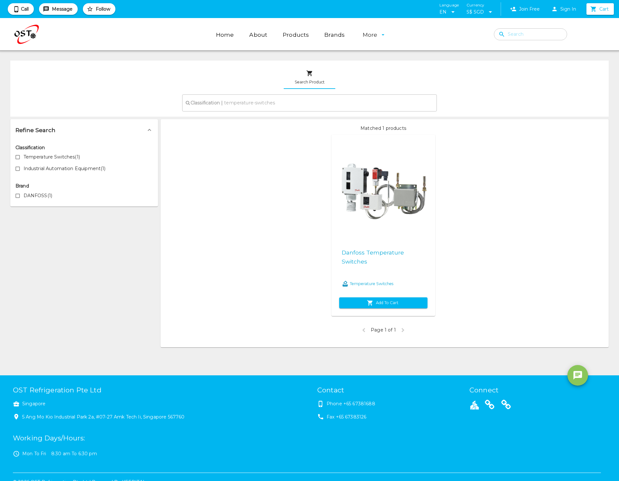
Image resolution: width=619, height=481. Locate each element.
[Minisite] (506, 406)
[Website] (490, 406)
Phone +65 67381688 (351, 404)
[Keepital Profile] (474, 405)
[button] (84, 130)
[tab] (309, 77)
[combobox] (309, 102)
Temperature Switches (371, 283)
